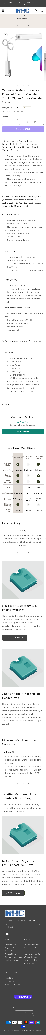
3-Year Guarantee (12, 984)
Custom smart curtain (30, 949)
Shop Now (21, 18)
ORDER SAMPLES (15, 638)
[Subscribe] (38, 927)
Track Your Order (12, 960)
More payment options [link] (23, 135)
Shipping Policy (11, 948)
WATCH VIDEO (13, 893)
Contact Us (9, 981)
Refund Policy (10, 945)
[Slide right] (28, 25)
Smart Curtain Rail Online (19, 1030)
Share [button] (6, 404)
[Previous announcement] (4, 3)
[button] (3, 10)
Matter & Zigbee (31, 960)
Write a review (23, 431)
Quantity (5, 117)
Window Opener (30, 957)
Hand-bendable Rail (32, 954)
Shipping (5, 111)
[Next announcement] (41, 3)
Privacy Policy (10, 951)
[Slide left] (17, 25)
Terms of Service (12, 954)
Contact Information (13, 957)
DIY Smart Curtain (31, 945)
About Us (9, 978)
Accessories (29, 963)
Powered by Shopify (35, 1030)
